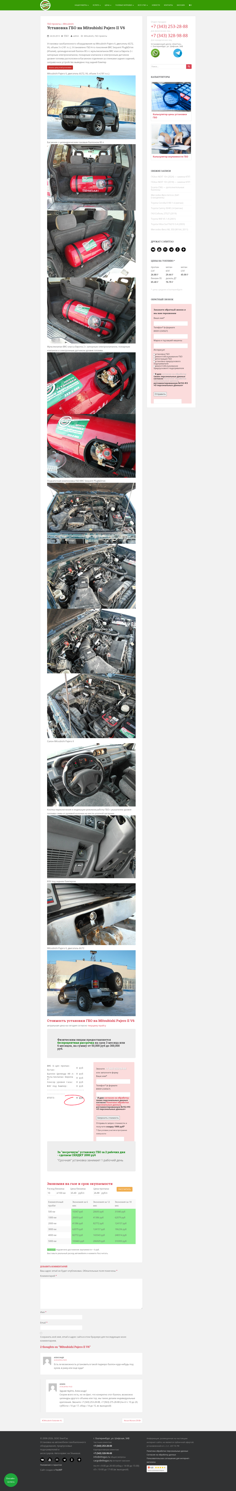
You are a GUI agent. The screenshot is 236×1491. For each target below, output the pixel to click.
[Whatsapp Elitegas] (155, 52)
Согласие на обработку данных (161, 1454)
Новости (156, 5)
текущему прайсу (97, 1025)
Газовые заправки (123, 5)
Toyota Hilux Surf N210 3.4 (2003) (168, 224)
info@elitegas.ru (101, 1456)
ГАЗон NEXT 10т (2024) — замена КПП (170, 176)
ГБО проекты (54, 23)
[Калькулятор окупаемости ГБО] (171, 139)
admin (76, 36)
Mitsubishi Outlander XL (52, 1420)
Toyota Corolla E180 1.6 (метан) (167, 202)
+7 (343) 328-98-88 (169, 35)
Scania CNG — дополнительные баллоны (167, 188)
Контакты (168, 5)
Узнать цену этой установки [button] (60, 67)
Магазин (181, 5)
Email (44, 1322)
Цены (107, 5)
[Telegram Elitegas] (177, 52)
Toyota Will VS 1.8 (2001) (163, 218)
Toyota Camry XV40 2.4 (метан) (167, 208)
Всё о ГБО (142, 5)
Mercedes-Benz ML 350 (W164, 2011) (169, 229)
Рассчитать (124, 1189)
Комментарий (48, 1275)
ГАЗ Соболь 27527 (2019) (164, 213)
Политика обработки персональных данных (167, 1451)
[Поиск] (189, 66)
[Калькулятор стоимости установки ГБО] (171, 97)
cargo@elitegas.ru (102, 1460)
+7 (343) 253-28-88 (169, 26)
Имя (43, 1312)
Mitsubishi (68, 23)
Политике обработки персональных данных (112, 1103)
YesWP (58, 1469)
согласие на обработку (116, 1097)
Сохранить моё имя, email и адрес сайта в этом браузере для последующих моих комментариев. (83, 1338)
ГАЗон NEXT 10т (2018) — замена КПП (170, 181)
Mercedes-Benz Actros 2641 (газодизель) (165, 196)
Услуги (96, 5)
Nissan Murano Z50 (131, 1420)
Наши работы (81, 5)
